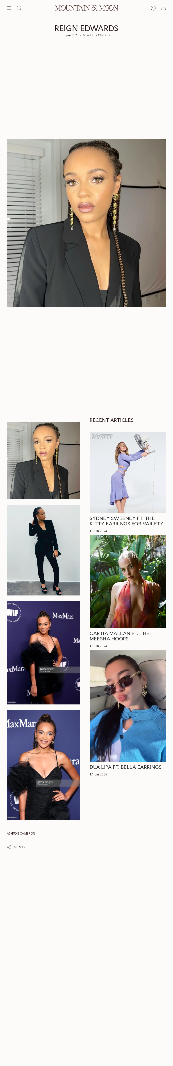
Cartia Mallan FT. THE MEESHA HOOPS (120, 636)
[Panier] (163, 8)
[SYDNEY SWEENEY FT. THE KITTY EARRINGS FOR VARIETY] (128, 472)
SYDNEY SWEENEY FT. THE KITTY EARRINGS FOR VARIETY (127, 520)
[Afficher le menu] (9, 8)
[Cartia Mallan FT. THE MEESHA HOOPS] (128, 581)
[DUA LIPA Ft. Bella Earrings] (128, 706)
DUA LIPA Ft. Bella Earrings (126, 767)
